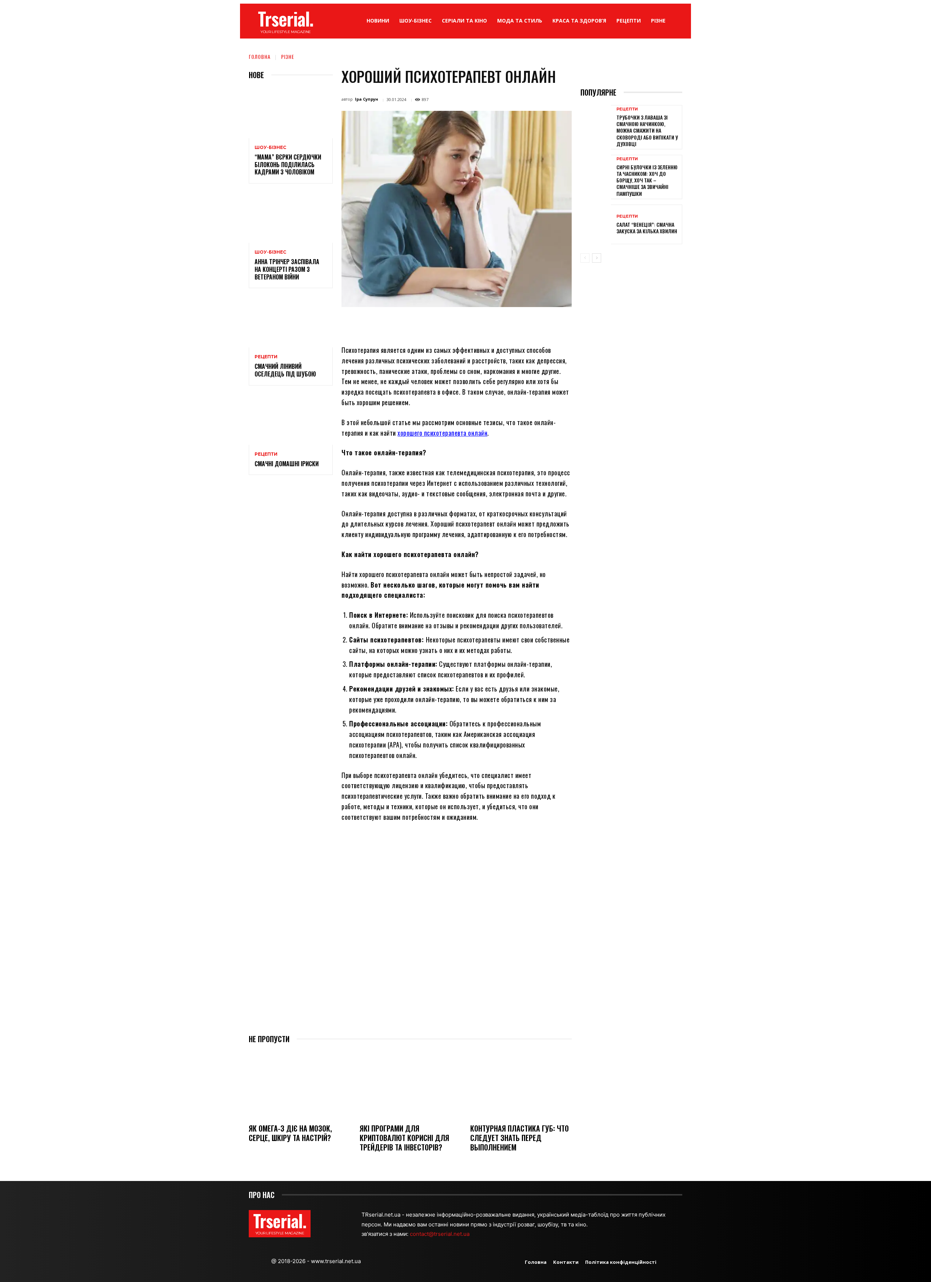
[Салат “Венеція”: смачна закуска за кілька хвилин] (595, 224)
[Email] (471, 324)
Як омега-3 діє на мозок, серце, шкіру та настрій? (290, 1133)
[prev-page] (585, 258)
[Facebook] (404, 324)
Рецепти (266, 357)
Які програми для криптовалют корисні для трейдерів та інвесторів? (404, 1138)
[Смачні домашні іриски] (291, 419)
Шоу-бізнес (270, 147)
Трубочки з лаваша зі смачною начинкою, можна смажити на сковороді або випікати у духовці (647, 130)
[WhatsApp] (454, 324)
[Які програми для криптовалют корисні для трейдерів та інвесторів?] (410, 1084)
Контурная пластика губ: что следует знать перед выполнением (519, 1138)
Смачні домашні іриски (287, 463)
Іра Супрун (366, 99)
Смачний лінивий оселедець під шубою (285, 370)
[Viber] (505, 324)
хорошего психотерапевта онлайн (442, 433)
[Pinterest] (438, 324)
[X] (421, 324)
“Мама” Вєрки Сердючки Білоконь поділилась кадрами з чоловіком (288, 165)
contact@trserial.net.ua (440, 1233)
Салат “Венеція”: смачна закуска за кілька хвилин (646, 228)
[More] (522, 324)
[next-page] (596, 258)
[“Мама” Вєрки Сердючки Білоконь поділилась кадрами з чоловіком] (291, 113)
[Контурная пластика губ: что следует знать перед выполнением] (521, 1084)
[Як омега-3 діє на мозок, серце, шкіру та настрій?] (299, 1084)
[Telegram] (488, 324)
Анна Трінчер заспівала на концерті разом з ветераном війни (287, 269)
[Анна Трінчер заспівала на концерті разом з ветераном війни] (291, 217)
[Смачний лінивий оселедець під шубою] (291, 322)
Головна (260, 56)
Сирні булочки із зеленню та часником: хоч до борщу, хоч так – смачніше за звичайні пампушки (647, 180)
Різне (287, 56)
